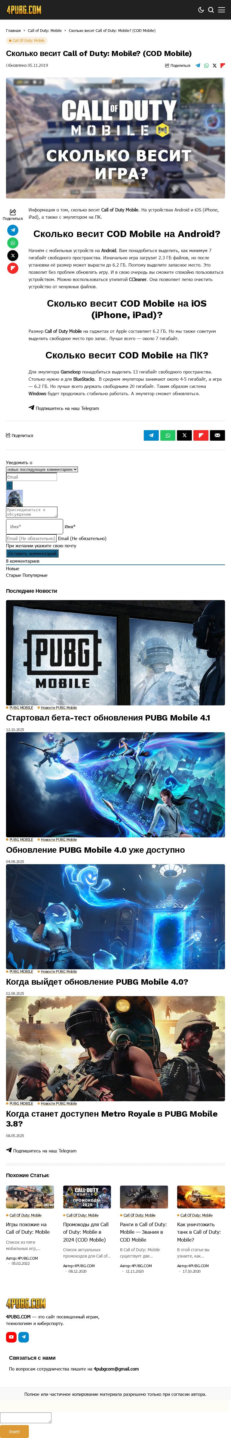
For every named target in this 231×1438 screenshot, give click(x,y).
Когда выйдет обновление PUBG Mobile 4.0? (97, 982)
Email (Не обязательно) (82, 538)
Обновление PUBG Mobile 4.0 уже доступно (95, 850)
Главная (13, 30)
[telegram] (23, 1337)
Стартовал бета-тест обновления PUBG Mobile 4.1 (108, 718)
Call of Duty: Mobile (45, 30)
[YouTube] (11, 1337)
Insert (14, 1431)
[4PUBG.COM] (24, 10)
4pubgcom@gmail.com (116, 1369)
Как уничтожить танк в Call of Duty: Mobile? (199, 1232)
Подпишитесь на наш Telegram (66, 408)
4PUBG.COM (27, 1258)
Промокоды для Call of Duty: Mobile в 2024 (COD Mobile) (86, 1232)
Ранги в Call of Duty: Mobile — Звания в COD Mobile (143, 1232)
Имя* (70, 527)
